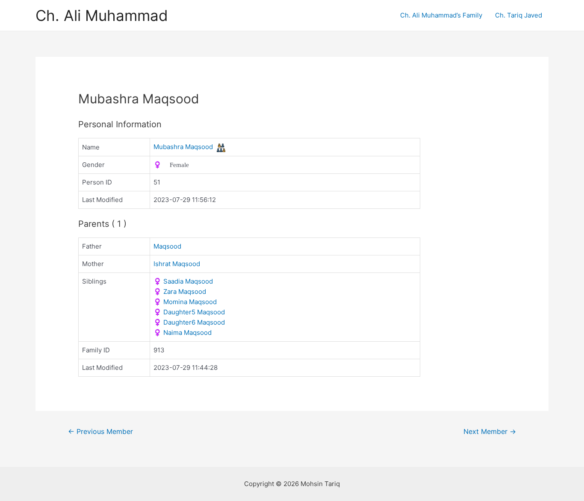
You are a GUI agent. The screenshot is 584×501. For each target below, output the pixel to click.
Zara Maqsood (179, 291)
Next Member (489, 432)
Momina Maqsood (185, 302)
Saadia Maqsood (183, 281)
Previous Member (100, 432)
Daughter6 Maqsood (189, 322)
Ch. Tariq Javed (518, 15)
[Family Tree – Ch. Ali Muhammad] (221, 147)
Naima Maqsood (182, 332)
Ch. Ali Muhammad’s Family (441, 15)
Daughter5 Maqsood (189, 312)
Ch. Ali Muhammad (101, 15)
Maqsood (167, 246)
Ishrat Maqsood (176, 264)
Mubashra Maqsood (183, 147)
